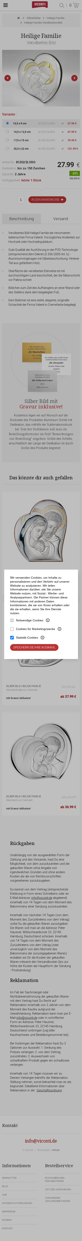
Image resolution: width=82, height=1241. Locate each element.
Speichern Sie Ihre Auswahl (34, 647)
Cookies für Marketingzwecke (35, 629)
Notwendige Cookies (29, 620)
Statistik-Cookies (27, 637)
